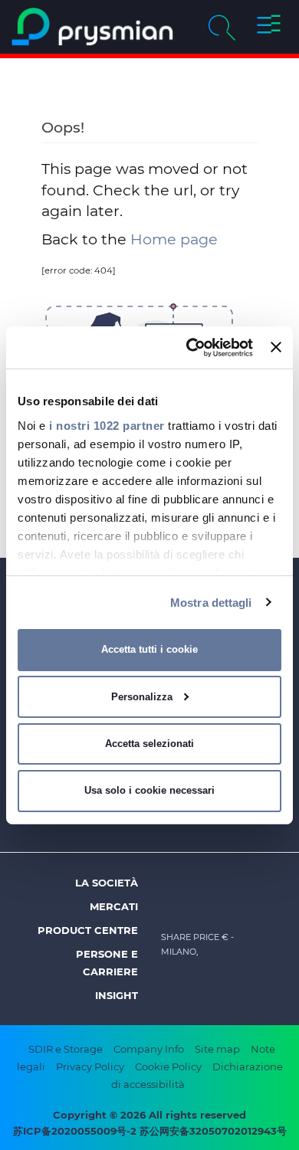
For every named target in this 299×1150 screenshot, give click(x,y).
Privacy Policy (90, 1066)
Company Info (148, 1049)
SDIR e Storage (65, 1049)
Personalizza (141, 697)
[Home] (92, 27)
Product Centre (88, 930)
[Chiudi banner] (276, 347)
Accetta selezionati (149, 743)
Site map (217, 1049)
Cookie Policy (168, 1066)
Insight (116, 995)
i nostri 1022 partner (107, 424)
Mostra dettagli (211, 601)
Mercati (114, 906)
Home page (174, 239)
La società (106, 882)
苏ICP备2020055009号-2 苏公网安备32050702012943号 (150, 1131)
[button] (269, 27)
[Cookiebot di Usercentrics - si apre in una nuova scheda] (190, 347)
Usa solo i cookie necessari (149, 790)
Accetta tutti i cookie (149, 649)
